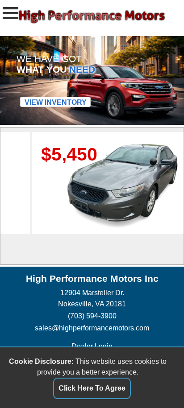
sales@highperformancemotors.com (92, 328)
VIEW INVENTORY (56, 102)
